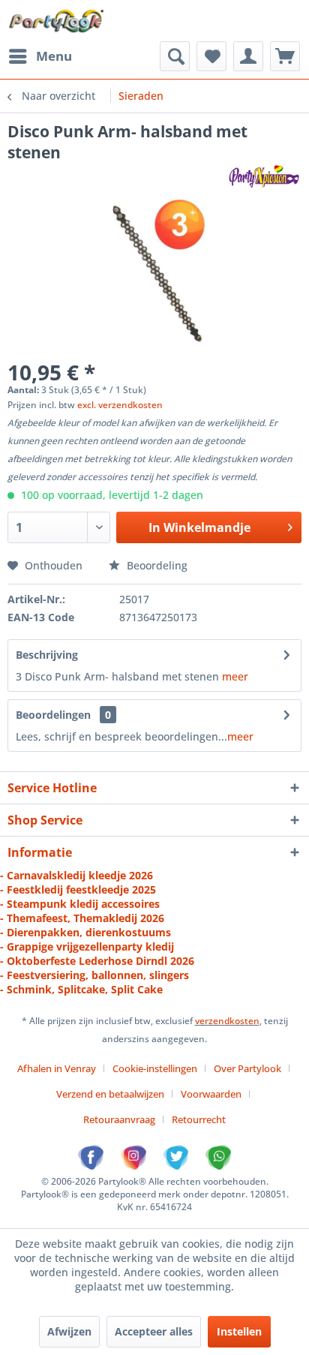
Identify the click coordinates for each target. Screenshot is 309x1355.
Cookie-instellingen (154, 1068)
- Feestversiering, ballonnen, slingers (94, 975)
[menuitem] (40, 56)
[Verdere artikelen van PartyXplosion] (264, 176)
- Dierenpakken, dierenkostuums (85, 932)
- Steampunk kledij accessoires (80, 904)
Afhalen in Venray (56, 1068)
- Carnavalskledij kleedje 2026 (76, 875)
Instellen (239, 1331)
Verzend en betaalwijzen (110, 1094)
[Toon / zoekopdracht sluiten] (175, 56)
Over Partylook (247, 1068)
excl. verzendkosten (120, 404)
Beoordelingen (53, 715)
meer (235, 676)
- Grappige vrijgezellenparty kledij (87, 946)
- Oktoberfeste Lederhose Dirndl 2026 (97, 961)
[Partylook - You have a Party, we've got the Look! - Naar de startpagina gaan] (57, 21)
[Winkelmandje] (285, 56)
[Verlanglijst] (211, 56)
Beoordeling (156, 565)
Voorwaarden (211, 1094)
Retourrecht (199, 1119)
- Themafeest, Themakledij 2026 (82, 918)
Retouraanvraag (119, 1119)
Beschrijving (47, 654)
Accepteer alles (154, 1331)
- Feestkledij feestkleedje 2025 (78, 889)
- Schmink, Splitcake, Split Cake (81, 989)
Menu (54, 56)
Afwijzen (69, 1331)
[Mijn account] (248, 56)
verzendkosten (227, 1020)
